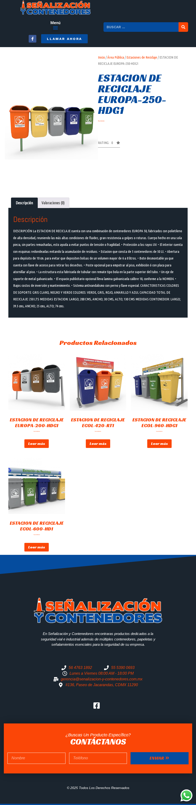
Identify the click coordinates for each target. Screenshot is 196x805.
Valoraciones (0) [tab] (53, 203)
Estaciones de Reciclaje (141, 57)
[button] (55, 28)
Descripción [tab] (24, 203)
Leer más (36, 443)
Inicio (101, 57)
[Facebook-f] (32, 39)
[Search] (183, 27)
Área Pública (115, 57)
